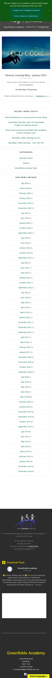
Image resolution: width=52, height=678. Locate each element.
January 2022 (25, 317)
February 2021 (25, 347)
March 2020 (25, 397)
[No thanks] (49, 10)
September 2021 (25, 332)
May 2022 (25, 302)
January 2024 (25, 248)
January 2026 (25, 198)
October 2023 (25, 253)
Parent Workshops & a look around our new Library (26, 117)
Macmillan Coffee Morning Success (26, 138)
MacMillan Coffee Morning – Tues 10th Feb (26, 143)
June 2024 (25, 243)
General (26, 163)
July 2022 (25, 292)
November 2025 (25, 208)
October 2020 (25, 367)
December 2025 (24, 203)
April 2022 (25, 307)
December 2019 (24, 411)
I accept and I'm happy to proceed (26, 10)
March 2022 (25, 312)
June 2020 (25, 382)
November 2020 (25, 362)
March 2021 (25, 342)
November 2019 (25, 416)
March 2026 (25, 188)
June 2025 (25, 218)
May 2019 (25, 441)
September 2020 (25, 372)
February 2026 (25, 193)
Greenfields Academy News (26, 168)
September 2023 (25, 258)
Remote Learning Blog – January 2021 (26, 75)
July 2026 (25, 183)
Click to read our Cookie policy (26, 16)
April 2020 (25, 392)
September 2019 (25, 426)
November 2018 (25, 471)
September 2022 (25, 287)
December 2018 (24, 466)
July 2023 (25, 263)
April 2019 (25, 446)
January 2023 (25, 277)
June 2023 (25, 267)
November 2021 (25, 327)
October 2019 (25, 421)
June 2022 (25, 297)
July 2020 (25, 377)
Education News (26, 158)
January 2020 (25, 407)
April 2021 (25, 337)
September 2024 (25, 233)
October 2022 (25, 282)
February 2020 (25, 402)
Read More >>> (42, 96)
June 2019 (25, 436)
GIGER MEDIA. (33, 546)
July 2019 (25, 431)
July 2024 (25, 238)
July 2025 (25, 213)
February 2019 (25, 456)
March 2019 (25, 451)
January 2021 (25, 352)
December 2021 (24, 322)
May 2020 (25, 387)
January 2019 (25, 461)
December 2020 (24, 357)
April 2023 (25, 272)
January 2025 (25, 223)
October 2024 (25, 228)
